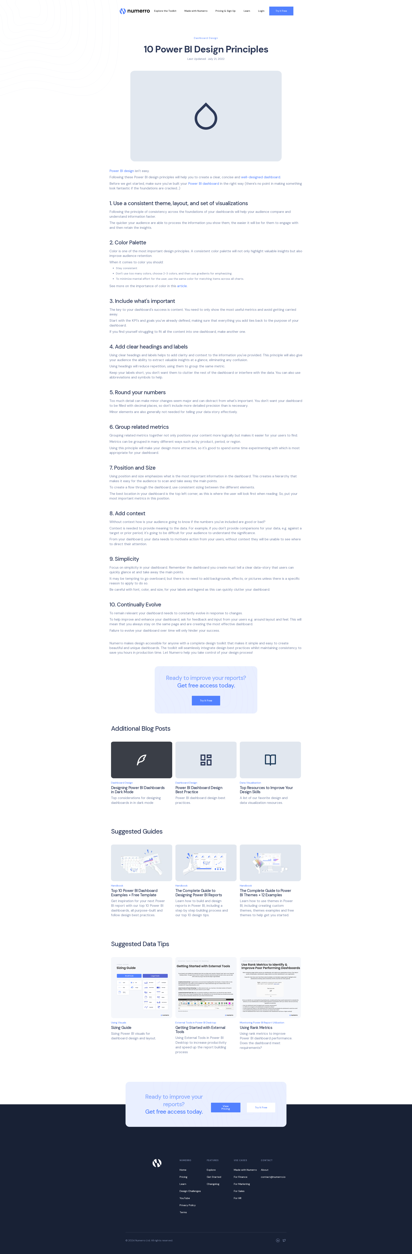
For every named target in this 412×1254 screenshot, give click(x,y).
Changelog (213, 1184)
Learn (247, 11)
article (182, 286)
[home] (135, 9)
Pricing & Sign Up (225, 11)
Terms (183, 1212)
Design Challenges (190, 1191)
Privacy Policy (188, 1205)
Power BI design (121, 171)
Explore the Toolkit (165, 11)
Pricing (183, 1177)
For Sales (239, 1191)
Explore (211, 1170)
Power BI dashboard (203, 183)
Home (183, 1170)
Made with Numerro (195, 11)
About (264, 1170)
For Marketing (242, 1184)
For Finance (240, 1177)
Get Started (214, 1177)
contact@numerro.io (273, 1177)
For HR (237, 1198)
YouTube (185, 1198)
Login (261, 11)
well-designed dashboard (260, 177)
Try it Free (281, 11)
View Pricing (225, 1107)
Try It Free (206, 700)
